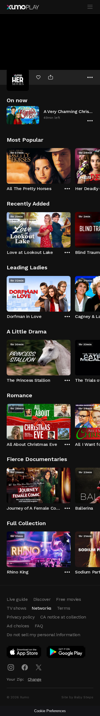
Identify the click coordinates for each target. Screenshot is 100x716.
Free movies (68, 599)
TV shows (16, 608)
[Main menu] (90, 7)
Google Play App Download (66, 653)
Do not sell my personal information (43, 634)
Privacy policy (21, 617)
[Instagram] (11, 667)
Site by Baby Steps (77, 697)
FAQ (39, 625)
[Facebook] (25, 667)
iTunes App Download (24, 653)
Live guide (17, 599)
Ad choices (18, 625)
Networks (41, 608)
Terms (63, 608)
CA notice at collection (63, 617)
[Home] (23, 7)
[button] (50, 115)
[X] (38, 667)
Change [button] (34, 679)
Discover (42, 599)
